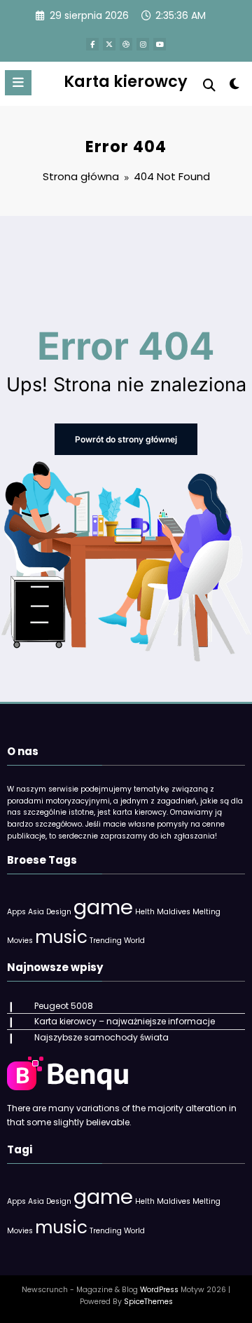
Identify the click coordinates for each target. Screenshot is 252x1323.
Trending (106, 940)
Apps (16, 912)
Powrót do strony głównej (126, 439)
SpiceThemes (148, 1301)
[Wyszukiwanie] (209, 85)
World (134, 940)
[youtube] (159, 44)
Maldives (173, 912)
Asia (36, 912)
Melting (206, 912)
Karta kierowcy (126, 81)
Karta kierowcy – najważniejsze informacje (124, 1021)
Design (58, 912)
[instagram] (142, 44)
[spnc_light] (235, 86)
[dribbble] (126, 44)
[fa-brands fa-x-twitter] (109, 44)
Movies (20, 940)
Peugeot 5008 (63, 1006)
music (61, 937)
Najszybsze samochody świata (101, 1037)
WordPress (159, 1289)
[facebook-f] (92, 44)
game (103, 907)
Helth (145, 912)
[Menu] (18, 82)
